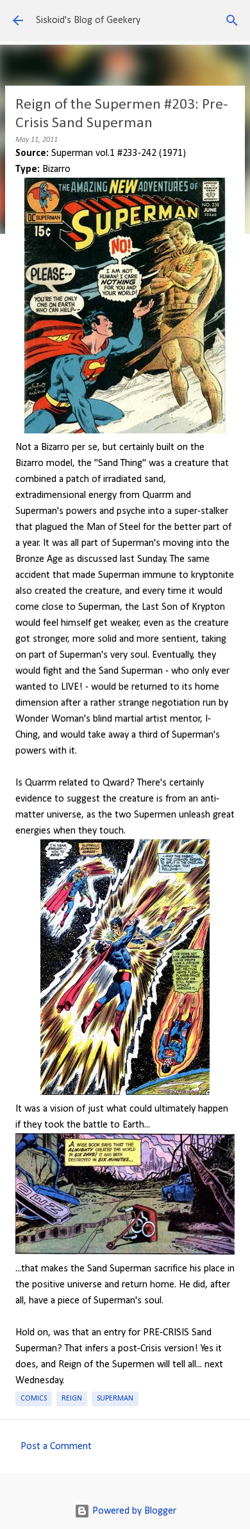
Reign (72, 1398)
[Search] (232, 20)
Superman (115, 1398)
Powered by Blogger (133, 1511)
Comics (34, 1398)
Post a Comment (56, 1446)
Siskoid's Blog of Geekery (88, 20)
